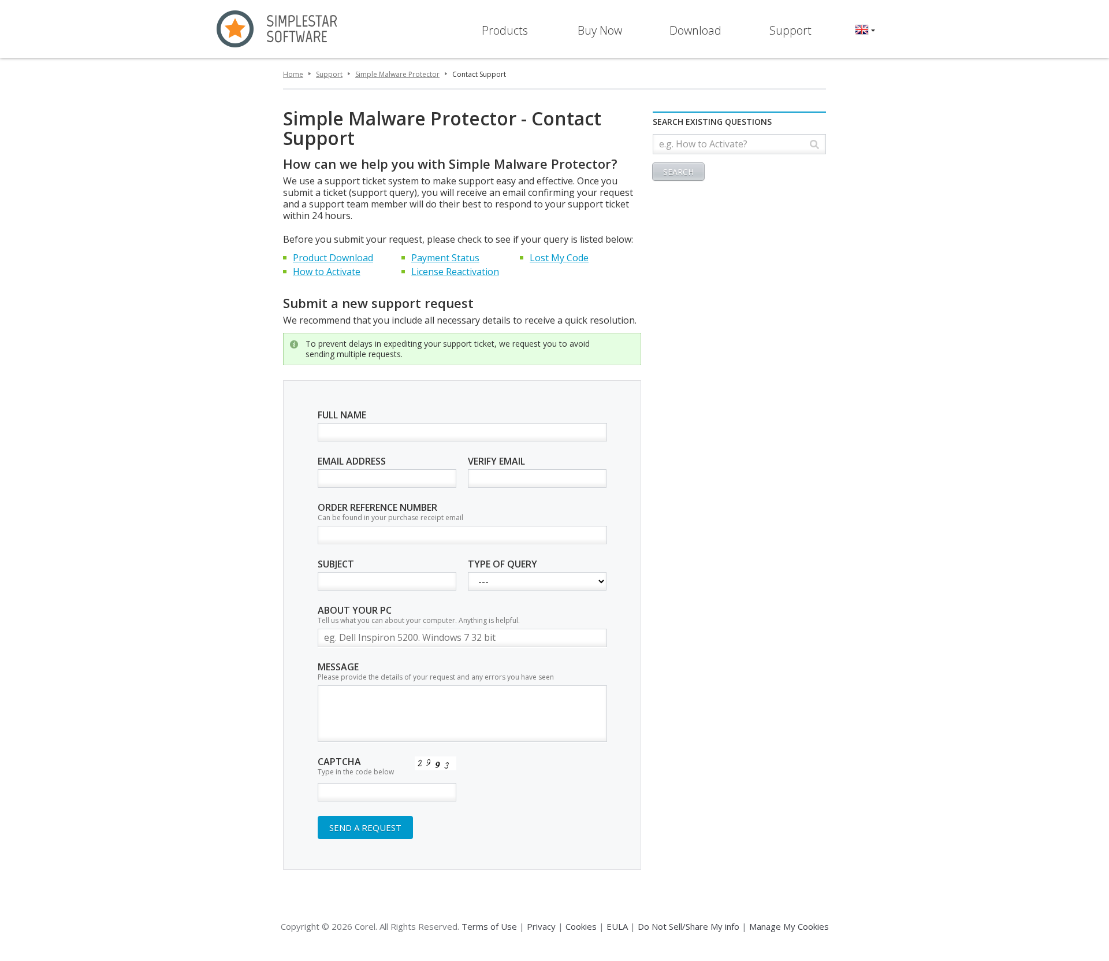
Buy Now (600, 30)
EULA (617, 926)
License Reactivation (455, 271)
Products (505, 30)
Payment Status (445, 257)
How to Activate (326, 271)
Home (293, 74)
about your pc (419, 615)
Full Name (342, 415)
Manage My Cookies (789, 926)
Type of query (502, 564)
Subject (336, 564)
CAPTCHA (356, 766)
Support (790, 30)
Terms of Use (489, 926)
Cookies (581, 926)
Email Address (352, 461)
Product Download (333, 257)
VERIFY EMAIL (496, 461)
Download (695, 30)
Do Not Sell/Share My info (688, 926)
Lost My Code (559, 257)
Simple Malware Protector (397, 74)
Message (436, 672)
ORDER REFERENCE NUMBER (390, 512)
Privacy (541, 926)
